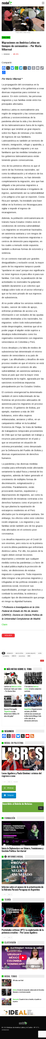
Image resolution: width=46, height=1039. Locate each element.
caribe (40, 653)
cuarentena (22, 656)
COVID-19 (14, 656)
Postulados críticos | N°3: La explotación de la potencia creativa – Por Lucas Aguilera (23, 931)
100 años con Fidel (18, 980)
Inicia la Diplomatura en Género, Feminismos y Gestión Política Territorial (22, 849)
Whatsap (10, 788)
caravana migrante (31, 653)
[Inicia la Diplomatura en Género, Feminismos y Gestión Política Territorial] (23, 833)
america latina (19, 653)
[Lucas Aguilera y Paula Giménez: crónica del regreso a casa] (23, 758)
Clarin (4, 624)
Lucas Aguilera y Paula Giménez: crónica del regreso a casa (21, 774)
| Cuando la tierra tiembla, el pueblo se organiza (27, 1000)
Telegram (10, 795)
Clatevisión (10, 942)
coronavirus (6, 656)
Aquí (41, 808)
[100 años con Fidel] (6, 982)
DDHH (28, 656)
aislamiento (10, 653)
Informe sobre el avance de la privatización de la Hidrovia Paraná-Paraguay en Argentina (22, 888)
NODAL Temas (6, 37)
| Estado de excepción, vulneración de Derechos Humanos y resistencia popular (28, 991)
